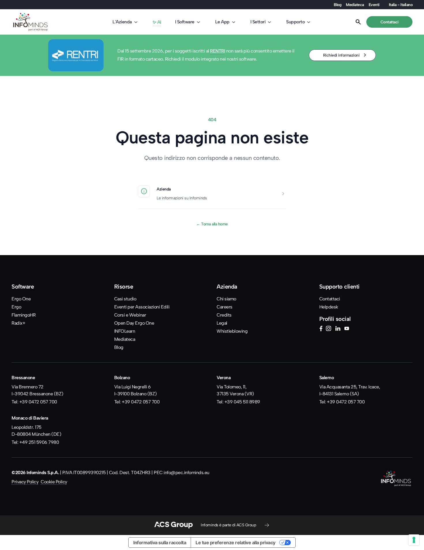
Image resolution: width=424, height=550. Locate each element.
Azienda (164, 189)
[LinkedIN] (338, 329)
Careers (224, 307)
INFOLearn (124, 331)
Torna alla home (212, 224)
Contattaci (329, 299)
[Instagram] (328, 329)
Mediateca (355, 4)
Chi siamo (226, 299)
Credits (224, 315)
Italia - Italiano (401, 4)
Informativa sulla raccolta (159, 542)
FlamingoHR (23, 315)
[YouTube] (347, 329)
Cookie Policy (54, 481)
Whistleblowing (232, 331)
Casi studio (125, 299)
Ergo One (21, 299)
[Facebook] (320, 329)
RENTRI (217, 51)
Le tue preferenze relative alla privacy (235, 542)
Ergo (16, 307)
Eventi (374, 4)
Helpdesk (328, 307)
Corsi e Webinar (130, 315)
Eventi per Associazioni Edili (142, 307)
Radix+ (18, 323)
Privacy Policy (25, 481)
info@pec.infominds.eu (186, 472)
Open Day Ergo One (134, 323)
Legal (222, 323)
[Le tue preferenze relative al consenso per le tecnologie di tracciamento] (413, 539)
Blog (337, 4)
